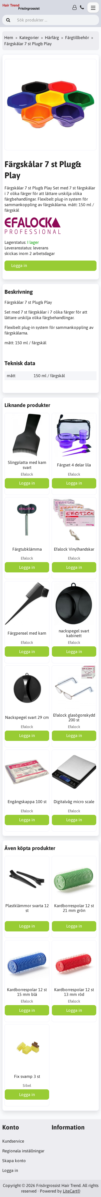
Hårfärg (52, 37)
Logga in (10, 1170)
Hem (8, 37)
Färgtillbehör (77, 37)
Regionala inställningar (23, 1150)
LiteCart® (71, 1191)
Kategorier (29, 37)
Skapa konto (14, 1160)
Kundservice (13, 1141)
